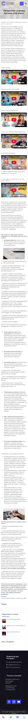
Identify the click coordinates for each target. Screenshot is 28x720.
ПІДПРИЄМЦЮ (10, 688)
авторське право (21, 598)
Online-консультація (14, 667)
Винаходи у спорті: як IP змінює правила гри (16, 625)
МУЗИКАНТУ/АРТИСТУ (12, 679)
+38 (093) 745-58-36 (16, 662)
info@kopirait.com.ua (14, 664)
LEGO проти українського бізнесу (14, 619)
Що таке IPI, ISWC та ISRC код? (13, 631)
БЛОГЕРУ (8, 683)
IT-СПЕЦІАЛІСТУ (10, 689)
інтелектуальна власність (8, 598)
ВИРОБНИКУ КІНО (11, 686)
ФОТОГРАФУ (9, 681)
